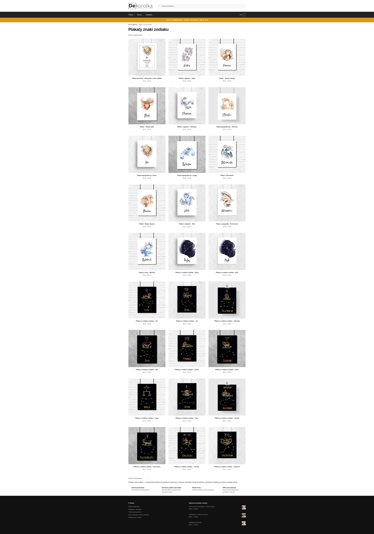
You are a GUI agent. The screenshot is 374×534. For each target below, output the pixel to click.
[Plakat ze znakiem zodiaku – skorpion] (227, 445)
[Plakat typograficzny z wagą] (187, 154)
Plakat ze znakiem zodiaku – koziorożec (146, 467)
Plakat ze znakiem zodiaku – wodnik (227, 418)
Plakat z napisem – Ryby (187, 78)
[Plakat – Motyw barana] (147, 202)
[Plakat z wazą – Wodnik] (147, 251)
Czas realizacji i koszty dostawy (138, 515)
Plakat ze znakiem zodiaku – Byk (227, 272)
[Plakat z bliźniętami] (227, 154)
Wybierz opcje (147, 85)
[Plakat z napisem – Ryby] (187, 57)
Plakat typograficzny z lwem (146, 175)
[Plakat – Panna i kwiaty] (227, 57)
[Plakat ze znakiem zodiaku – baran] (227, 348)
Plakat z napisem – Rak (187, 224)
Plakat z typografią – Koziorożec (227, 224)
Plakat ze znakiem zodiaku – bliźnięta (227, 321)
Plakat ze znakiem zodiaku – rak (187, 321)
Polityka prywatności (135, 512)
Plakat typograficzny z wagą (187, 175)
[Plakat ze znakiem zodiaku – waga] (147, 397)
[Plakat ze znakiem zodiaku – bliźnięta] (227, 300)
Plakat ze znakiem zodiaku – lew (147, 321)
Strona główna (132, 24)
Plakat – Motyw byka (147, 127)
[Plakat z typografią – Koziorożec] (227, 202)
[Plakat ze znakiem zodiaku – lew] (147, 300)
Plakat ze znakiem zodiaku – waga (146, 418)
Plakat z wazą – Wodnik (147, 272)
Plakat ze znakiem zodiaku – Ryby (186, 272)
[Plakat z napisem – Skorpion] (187, 105)
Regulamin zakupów (134, 509)
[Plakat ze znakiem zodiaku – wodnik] (227, 397)
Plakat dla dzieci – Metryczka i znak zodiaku (147, 78)
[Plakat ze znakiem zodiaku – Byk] (227, 251)
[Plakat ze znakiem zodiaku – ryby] (187, 397)
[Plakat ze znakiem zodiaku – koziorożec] (147, 445)
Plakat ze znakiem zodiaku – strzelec (186, 467)
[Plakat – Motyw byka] (147, 105)
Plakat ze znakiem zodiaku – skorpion (227, 467)
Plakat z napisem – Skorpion (187, 127)
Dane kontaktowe (134, 506)
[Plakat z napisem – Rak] (187, 202)
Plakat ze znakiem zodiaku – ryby (187, 418)
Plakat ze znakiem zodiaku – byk (147, 369)
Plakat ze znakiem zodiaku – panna (187, 369)
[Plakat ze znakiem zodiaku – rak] (187, 300)
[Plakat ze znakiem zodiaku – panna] (187, 348)
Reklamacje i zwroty (134, 517)
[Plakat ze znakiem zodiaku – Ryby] (187, 251)
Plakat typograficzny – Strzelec (227, 127)
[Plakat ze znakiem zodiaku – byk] (147, 348)
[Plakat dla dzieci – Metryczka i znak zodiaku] (147, 57)
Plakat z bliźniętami (227, 175)
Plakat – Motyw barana (147, 224)
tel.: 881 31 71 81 (202, 20)
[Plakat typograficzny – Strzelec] (227, 105)
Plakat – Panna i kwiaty (227, 78)
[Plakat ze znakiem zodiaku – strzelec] (187, 445)
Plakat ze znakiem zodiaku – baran (227, 369)
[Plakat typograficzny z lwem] (147, 154)
